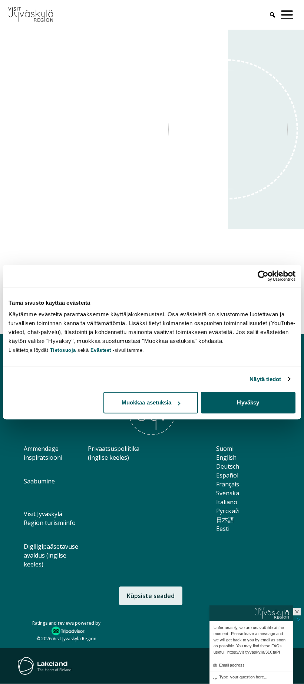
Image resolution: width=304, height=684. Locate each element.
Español (227, 475)
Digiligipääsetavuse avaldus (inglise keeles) (51, 555)
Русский (227, 511)
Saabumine (39, 481)
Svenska (227, 493)
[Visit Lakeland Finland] (44, 666)
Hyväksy (248, 402)
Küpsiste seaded (151, 596)
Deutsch (227, 466)
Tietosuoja (63, 350)
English (226, 457)
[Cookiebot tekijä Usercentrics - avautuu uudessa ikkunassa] (263, 275)
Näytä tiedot (265, 379)
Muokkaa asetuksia (147, 402)
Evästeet (101, 350)
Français (227, 484)
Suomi (225, 449)
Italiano (226, 502)
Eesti (222, 529)
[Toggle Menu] (288, 14)
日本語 (225, 520)
